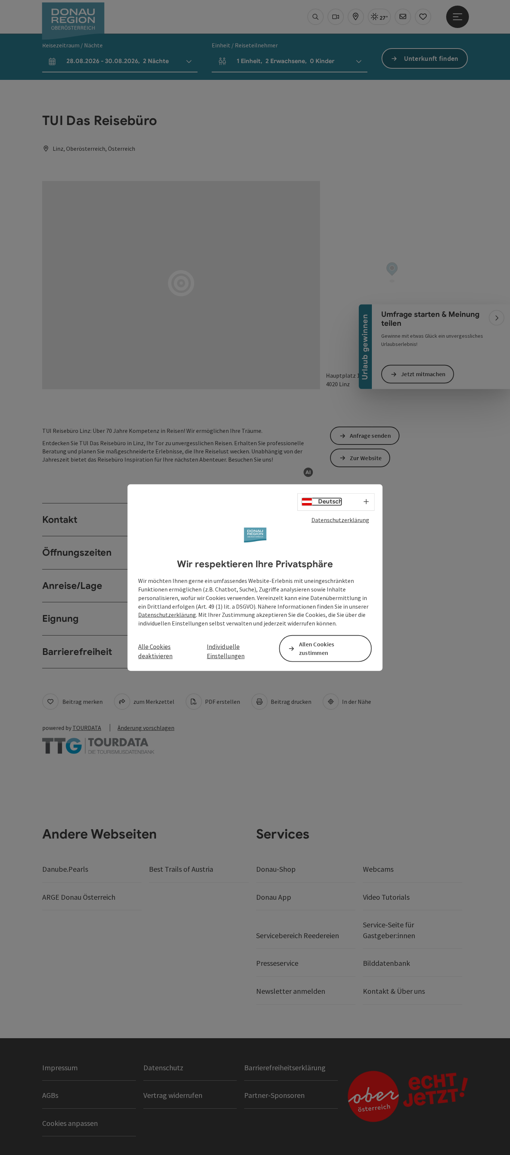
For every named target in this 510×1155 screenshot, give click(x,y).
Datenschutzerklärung (340, 519)
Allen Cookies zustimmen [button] (317, 648)
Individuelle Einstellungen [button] (226, 651)
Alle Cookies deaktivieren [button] (155, 651)
